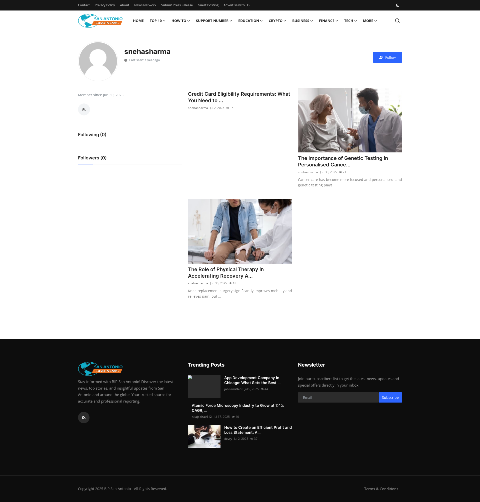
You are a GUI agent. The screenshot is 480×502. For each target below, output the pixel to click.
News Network (145, 5)
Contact (84, 5)
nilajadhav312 (202, 417)
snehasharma (198, 108)
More (368, 20)
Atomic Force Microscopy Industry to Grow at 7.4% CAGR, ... (238, 408)
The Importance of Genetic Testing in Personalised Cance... (343, 161)
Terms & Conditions (381, 488)
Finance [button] (326, 20)
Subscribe (390, 397)
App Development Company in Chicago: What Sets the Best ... (252, 380)
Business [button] (300, 20)
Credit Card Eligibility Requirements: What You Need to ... (239, 97)
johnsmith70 (233, 389)
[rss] (84, 417)
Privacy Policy (105, 5)
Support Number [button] (212, 20)
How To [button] (179, 20)
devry (228, 439)
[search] (397, 20)
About (124, 5)
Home (138, 20)
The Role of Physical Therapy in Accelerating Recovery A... (226, 272)
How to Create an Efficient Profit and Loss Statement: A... (258, 430)
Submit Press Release (177, 5)
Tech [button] (348, 20)
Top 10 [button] (156, 20)
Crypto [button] (275, 20)
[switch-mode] (398, 5)
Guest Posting (208, 5)
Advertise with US (237, 5)
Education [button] (248, 20)
